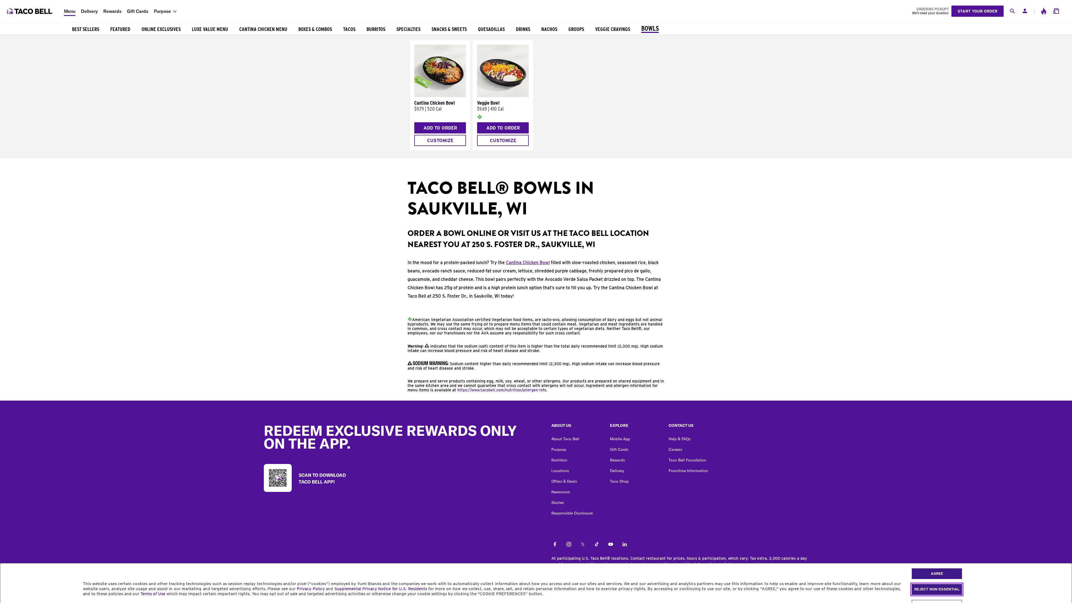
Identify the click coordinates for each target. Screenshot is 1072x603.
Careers (675, 449)
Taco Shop (619, 481)
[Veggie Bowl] (503, 96)
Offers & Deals (564, 481)
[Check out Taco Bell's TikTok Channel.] (596, 545)
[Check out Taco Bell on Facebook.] (554, 545)
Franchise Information (688, 470)
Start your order (977, 11)
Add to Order (440, 128)
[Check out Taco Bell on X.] (582, 545)
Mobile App (620, 438)
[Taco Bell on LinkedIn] (624, 545)
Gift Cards (137, 11)
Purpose (162, 11)
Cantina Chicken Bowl (528, 262)
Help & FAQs (680, 438)
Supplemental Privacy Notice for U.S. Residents (380, 588)
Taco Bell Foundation (687, 460)
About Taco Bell (565, 438)
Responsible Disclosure (572, 513)
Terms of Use (152, 593)
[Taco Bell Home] (30, 11)
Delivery (89, 11)
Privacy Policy (310, 588)
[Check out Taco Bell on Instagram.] (568, 545)
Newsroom (560, 491)
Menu (69, 11)
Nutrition (559, 460)
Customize (440, 140)
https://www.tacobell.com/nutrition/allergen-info (501, 390)
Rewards (112, 11)
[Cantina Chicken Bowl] (440, 96)
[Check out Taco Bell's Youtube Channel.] (610, 545)
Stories (557, 502)
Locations (560, 470)
